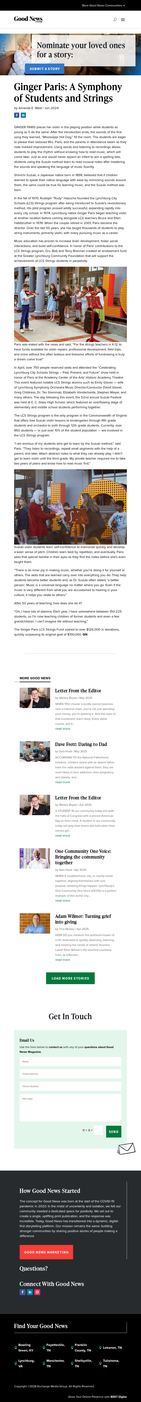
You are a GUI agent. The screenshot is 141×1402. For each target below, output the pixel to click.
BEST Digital (119, 1397)
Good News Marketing (46, 1252)
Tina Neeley (67, 929)
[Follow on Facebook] (16, 115)
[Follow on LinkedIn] (23, 115)
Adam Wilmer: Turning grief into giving (83, 919)
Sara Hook (65, 751)
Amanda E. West (30, 108)
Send (114, 1131)
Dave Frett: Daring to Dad (81, 744)
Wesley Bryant (68, 698)
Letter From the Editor (78, 690)
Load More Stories (70, 978)
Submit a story (45, 68)
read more (62, 728)
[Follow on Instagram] (37, 1292)
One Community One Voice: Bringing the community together (83, 856)
